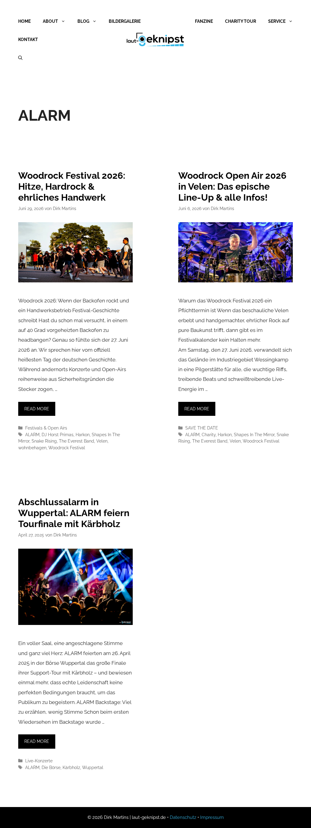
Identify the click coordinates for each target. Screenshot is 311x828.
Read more (36, 408)
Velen (102, 440)
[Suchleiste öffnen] (20, 58)
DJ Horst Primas (57, 434)
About (50, 21)
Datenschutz (183, 817)
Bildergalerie (125, 21)
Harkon (83, 434)
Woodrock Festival (66, 447)
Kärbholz (71, 767)
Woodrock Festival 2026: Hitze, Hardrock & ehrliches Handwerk (71, 186)
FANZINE (204, 21)
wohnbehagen (32, 447)
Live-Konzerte (39, 760)
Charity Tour (240, 21)
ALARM (32, 434)
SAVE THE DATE (201, 427)
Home (24, 21)
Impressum (212, 817)
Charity (209, 434)
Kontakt (28, 39)
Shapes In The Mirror (254, 434)
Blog (83, 21)
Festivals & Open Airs (46, 427)
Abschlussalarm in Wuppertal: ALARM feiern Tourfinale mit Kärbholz (73, 513)
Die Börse (51, 767)
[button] (13, 814)
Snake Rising (44, 440)
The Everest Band (76, 440)
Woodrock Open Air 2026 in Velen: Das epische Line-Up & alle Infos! (232, 186)
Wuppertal (92, 767)
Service (276, 21)
